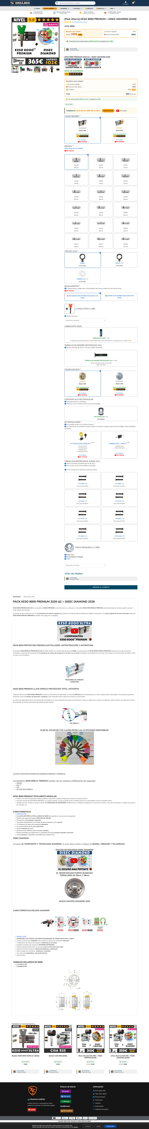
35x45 (125, 197)
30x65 (125, 228)
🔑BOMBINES (63, 8)
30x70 (76, 244)
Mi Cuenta (125, 4)
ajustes (76, 1127)
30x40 (125, 165)
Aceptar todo (110, 1126)
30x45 (101, 181)
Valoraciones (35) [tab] (29, 597)
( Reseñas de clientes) (79, 22)
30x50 (76, 197)
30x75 (101, 244)
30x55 (101, 213)
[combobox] (75, 3)
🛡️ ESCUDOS (76, 8)
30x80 (125, 244)
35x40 (125, 181)
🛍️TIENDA (37, 8)
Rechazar (88, 1126)
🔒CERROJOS (89, 8)
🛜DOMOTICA (100, 8)
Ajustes (99, 1126)
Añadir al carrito (101, 587)
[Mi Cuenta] (125, 2)
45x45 (101, 228)
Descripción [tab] (17, 597)
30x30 (76, 165)
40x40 (101, 197)
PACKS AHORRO (49, 8)
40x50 (76, 228)
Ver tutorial (123, 111)
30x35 (101, 165)
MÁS (111, 8)
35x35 (76, 181)
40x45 (76, 213)
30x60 (125, 213)
